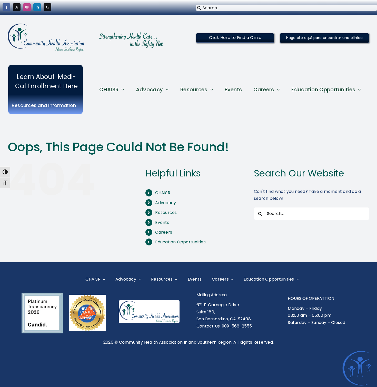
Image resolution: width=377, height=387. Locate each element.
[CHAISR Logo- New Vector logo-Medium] (149, 303)
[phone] (47, 7)
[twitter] (17, 7)
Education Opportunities (180, 242)
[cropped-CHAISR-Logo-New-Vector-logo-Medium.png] (46, 25)
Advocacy (165, 203)
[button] (235, 37)
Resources (166, 212)
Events (162, 222)
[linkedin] (37, 7)
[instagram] (27, 7)
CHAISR (162, 193)
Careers (163, 232)
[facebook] (6, 7)
